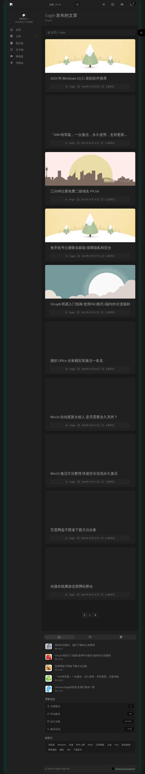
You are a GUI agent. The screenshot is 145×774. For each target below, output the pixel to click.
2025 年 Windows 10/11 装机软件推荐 (78, 78)
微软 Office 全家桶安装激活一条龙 (76, 360)
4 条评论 (110, 368)
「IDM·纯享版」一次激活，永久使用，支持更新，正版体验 (96, 134)
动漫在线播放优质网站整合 (71, 586)
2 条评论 (110, 86)
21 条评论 (110, 312)
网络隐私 (52, 749)
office (90, 744)
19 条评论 (110, 538)
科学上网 (80, 744)
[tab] (59, 637)
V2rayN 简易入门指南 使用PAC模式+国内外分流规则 (90, 304)
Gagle (72, 86)
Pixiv (117, 744)
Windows (62, 744)
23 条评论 (110, 142)
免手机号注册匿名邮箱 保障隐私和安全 (80, 247)
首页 (53, 32)
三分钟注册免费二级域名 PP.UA (74, 191)
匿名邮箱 (126, 744)
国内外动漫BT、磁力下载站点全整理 (75, 645)
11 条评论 (110, 199)
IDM (68, 749)
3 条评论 (110, 481)
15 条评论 (110, 594)
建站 (62, 749)
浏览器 (51, 744)
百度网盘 (100, 744)
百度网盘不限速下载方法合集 (73, 530)
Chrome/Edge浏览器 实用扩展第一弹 (75, 687)
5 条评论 (110, 255)
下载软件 (77, 749)
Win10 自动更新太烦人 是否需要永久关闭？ (84, 417)
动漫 (71, 744)
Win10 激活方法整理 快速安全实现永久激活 (84, 473)
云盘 (109, 744)
